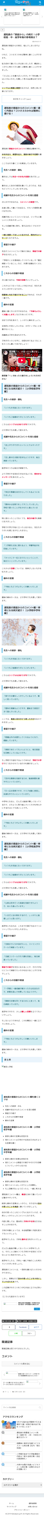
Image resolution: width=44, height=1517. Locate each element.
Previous (2, 17)
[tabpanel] (12, 16)
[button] (28, 1333)
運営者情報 (33, 1503)
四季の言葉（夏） (9, 1321)
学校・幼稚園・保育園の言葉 (27, 1321)
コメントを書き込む (22, 1364)
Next (42, 17)
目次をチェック (19, 99)
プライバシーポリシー (22, 1510)
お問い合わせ (32, 1507)
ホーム (11, 1503)
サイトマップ (11, 1507)
